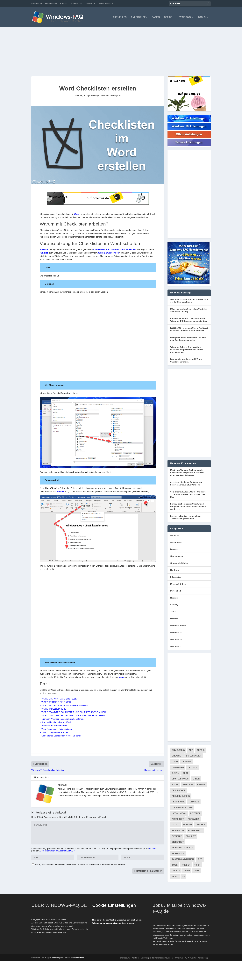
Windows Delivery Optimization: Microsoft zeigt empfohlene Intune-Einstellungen (187, 349)
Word (76, 214)
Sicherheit (178, 842)
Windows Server (178, 625)
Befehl (201, 750)
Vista (196, 871)
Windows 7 (175, 646)
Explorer (187, 784)
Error (196, 779)
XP (183, 876)
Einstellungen (180, 779)
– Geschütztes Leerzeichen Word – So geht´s (61, 736)
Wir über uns (76, 3)
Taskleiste (178, 853)
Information (175, 577)
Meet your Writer (178, 470)
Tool (175, 865)
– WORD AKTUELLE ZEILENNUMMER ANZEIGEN (64, 705)
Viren (187, 871)
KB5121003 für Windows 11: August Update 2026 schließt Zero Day (188, 494)
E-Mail (175, 773)
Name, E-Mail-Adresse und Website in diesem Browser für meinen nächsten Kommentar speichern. (80, 864)
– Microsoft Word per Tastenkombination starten (61, 719)
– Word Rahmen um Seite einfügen (56, 729)
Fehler (201, 784)
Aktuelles (120, 17)
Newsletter (90, 3)
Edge (185, 773)
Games (156, 17)
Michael (62, 785)
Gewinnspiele (176, 556)
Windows (185, 17)
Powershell (175, 591)
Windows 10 (176, 639)
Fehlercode (178, 790)
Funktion (44, 253)
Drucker (192, 767)
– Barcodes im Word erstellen (53, 725)
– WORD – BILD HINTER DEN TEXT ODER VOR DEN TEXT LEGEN (72, 715)
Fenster (60, 491)
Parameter (178, 830)
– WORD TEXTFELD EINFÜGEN (55, 702)
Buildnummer (193, 756)
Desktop (174, 549)
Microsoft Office (108, 95)
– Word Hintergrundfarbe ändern (54, 732)
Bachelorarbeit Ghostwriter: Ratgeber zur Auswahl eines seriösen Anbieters (187, 472)
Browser (177, 756)
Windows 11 (176, 632)
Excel (175, 784)
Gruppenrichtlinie (182, 807)
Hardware (174, 570)
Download (178, 767)
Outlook (201, 825)
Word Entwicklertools (108, 253)
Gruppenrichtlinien (179, 563)
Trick (197, 865)
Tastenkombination (183, 859)
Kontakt (63, 3)
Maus (121, 677)
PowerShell (195, 830)
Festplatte (178, 802)
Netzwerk (193, 819)
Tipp (200, 859)
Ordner (187, 825)
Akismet (153, 848)
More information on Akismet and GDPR (58, 851)
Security (174, 605)
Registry (174, 598)
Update (176, 871)
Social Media (104, 3)
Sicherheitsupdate (182, 848)
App (191, 750)
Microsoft (44, 249)
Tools (202, 17)
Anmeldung (178, 750)
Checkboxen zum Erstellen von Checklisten (114, 249)
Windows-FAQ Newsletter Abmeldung (191, 958)
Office (168, 17)
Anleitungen (139, 17)
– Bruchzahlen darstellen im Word (55, 722)
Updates (174, 619)
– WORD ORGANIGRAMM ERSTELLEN (59, 699)
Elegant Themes (52, 958)
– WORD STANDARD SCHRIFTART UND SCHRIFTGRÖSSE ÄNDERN (73, 712)
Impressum (36, 3)
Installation (179, 813)
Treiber (186, 865)
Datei (175, 761)
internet (195, 813)
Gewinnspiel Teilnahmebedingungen (157, 958)
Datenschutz (51, 3)
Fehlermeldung (181, 796)
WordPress (79, 958)
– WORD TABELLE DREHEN (53, 709)
